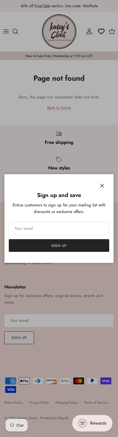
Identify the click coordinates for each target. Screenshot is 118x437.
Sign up (59, 245)
